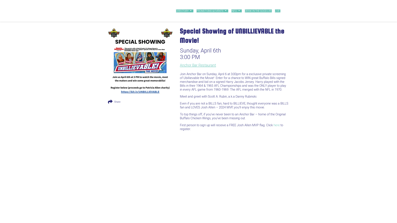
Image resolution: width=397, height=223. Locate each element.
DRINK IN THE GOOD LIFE (258, 10)
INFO (234, 10)
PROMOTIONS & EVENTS (209, 10)
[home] (131, 11)
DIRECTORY (182, 10)
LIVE (277, 10)
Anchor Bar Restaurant (198, 65)
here (277, 125)
